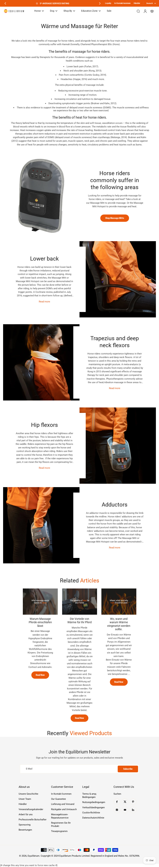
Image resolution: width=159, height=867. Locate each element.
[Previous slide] (5, 3)
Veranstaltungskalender (31, 809)
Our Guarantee (58, 799)
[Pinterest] (133, 801)
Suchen (117, 793)
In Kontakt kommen (122, 3)
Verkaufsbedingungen (93, 807)
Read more (44, 301)
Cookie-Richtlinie (91, 812)
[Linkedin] (133, 809)
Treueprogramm (59, 831)
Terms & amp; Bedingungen (89, 795)
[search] (138, 11)
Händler (137, 3)
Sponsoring (24, 824)
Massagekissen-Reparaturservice (59, 816)
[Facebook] (117, 801)
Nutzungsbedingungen (93, 802)
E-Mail (29, 768)
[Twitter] (125, 801)
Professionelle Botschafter (32, 819)
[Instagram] (117, 809)
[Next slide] (100, 3)
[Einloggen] (145, 11)
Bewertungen (25, 829)
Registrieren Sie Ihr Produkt (61, 824)
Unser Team (25, 799)
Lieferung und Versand (62, 804)
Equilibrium (33, 855)
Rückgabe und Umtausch (64, 809)
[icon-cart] (151, 11)
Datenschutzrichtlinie (93, 817)
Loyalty (108, 3)
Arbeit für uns (26, 814)
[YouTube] (125, 809)
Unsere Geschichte (28, 793)
